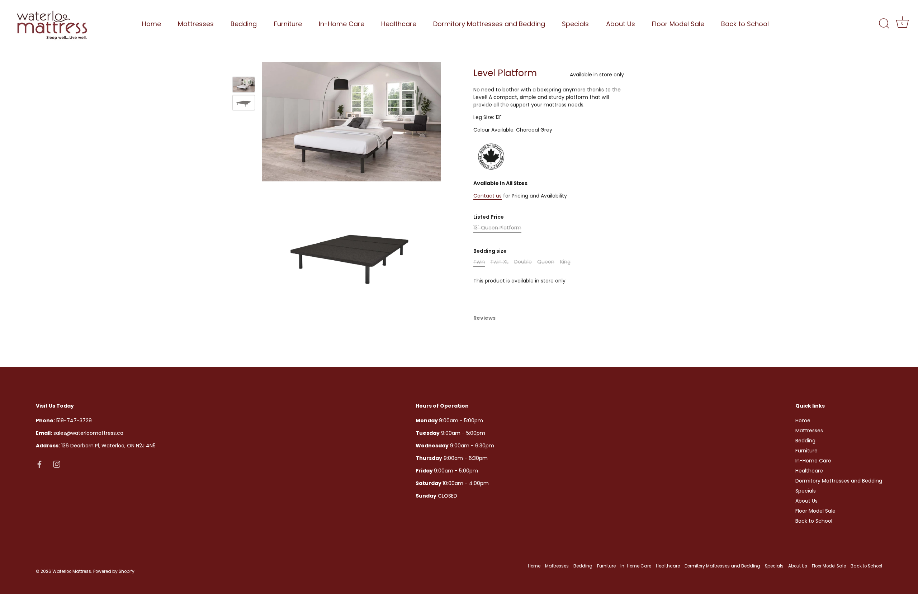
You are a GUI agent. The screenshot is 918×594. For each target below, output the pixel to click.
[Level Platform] (243, 84)
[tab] (488, 318)
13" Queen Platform (497, 228)
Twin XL (499, 262)
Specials (575, 23)
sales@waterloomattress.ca (79, 432)
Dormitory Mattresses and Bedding (489, 23)
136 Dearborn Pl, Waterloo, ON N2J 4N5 (96, 445)
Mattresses (196, 23)
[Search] (884, 24)
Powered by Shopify (113, 571)
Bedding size (490, 251)
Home (151, 23)
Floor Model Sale (678, 23)
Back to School (745, 23)
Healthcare (398, 23)
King (565, 262)
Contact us (487, 195)
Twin (479, 262)
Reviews (484, 318)
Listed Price (488, 217)
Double (523, 262)
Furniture (288, 23)
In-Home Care (341, 23)
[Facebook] (39, 463)
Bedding (244, 23)
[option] (243, 85)
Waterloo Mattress (71, 571)
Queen (545, 262)
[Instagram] (56, 463)
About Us (620, 23)
